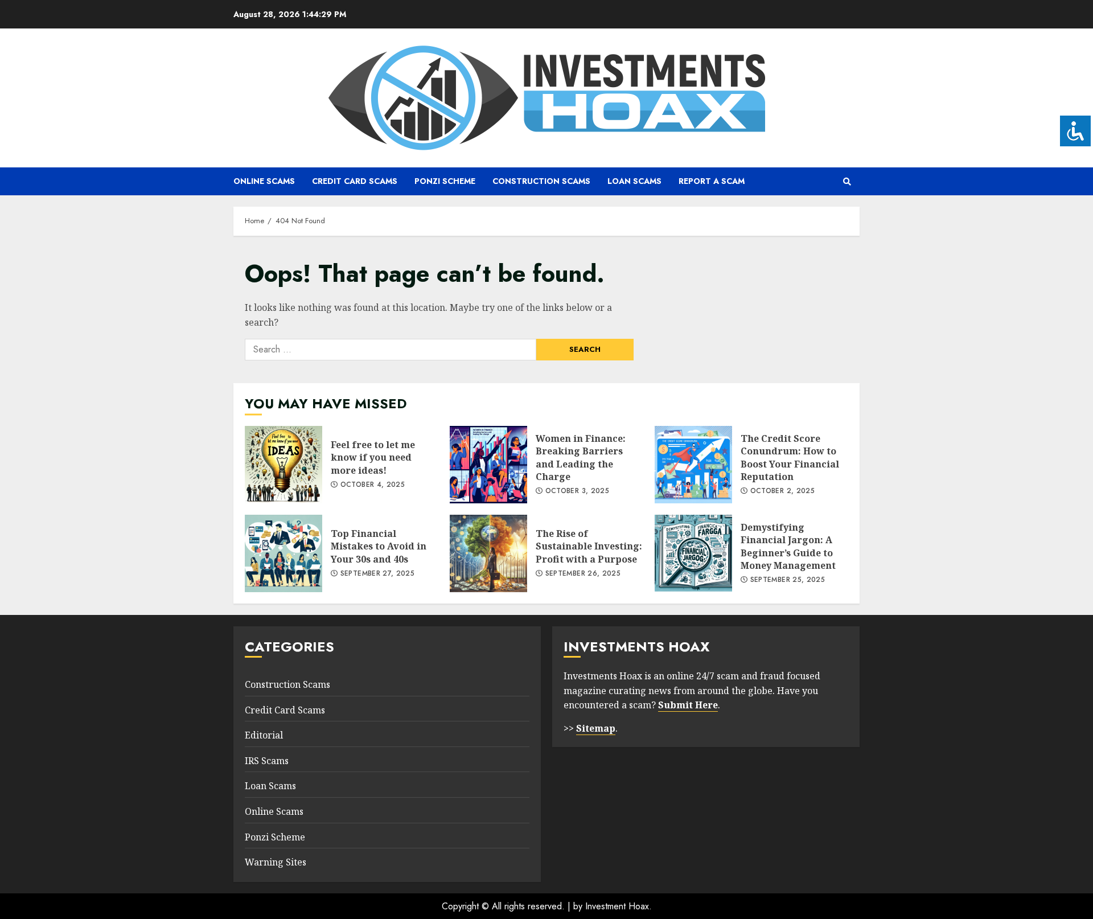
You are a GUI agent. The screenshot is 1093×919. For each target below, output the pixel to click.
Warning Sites (275, 862)
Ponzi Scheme (444, 181)
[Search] (847, 181)
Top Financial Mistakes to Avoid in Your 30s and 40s (283, 553)
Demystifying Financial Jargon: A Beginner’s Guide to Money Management (693, 553)
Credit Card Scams (354, 181)
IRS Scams (267, 760)
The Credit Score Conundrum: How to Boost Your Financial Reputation (693, 464)
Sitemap (595, 728)
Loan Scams (634, 181)
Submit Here (688, 705)
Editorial (264, 735)
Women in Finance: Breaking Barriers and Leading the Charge (488, 464)
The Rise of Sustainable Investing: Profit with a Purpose (488, 553)
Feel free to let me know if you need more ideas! (283, 464)
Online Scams (264, 181)
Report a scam (712, 181)
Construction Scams (541, 181)
